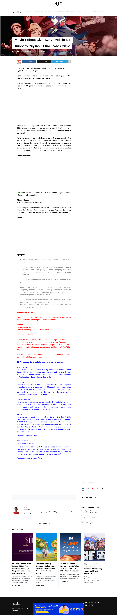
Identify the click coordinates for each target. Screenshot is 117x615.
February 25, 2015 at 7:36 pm (25, 417)
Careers (60, 602)
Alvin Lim (44, 602)
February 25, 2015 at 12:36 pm (26, 402)
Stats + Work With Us (69, 602)
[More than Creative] (58, 609)
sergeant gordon (22, 367)
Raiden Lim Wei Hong (23, 399)
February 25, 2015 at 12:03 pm (25, 384)
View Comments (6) (44, 523)
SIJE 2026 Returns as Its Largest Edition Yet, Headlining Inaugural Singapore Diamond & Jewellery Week (21, 568)
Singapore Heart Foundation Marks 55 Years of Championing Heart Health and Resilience (93, 569)
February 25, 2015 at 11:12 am (25, 369)
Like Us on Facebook (88, 497)
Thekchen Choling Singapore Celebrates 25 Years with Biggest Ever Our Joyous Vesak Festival (46, 568)
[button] (13, 12)
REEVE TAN (20, 382)
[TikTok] (102, 489)
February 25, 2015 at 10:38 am (25, 443)
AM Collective (52, 602)
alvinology (27, 509)
